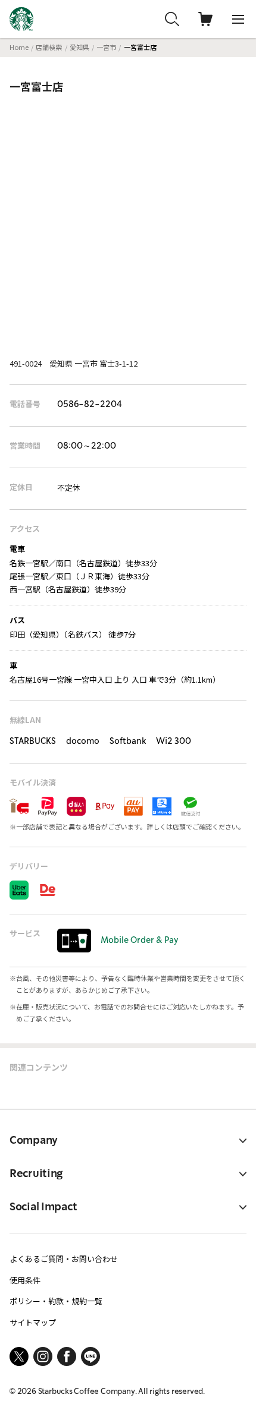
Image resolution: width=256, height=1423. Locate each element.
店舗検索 (49, 47)
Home (19, 47)
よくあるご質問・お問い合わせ (64, 1258)
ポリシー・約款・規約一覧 (56, 1301)
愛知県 (79, 47)
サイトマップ (33, 1322)
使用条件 (25, 1280)
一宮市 (106, 47)
